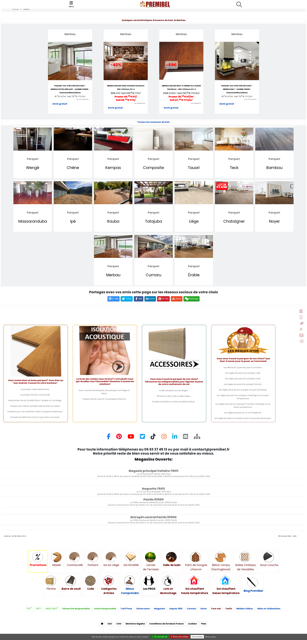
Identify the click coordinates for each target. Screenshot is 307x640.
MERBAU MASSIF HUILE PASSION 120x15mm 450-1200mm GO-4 (125, 87)
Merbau (27, 9)
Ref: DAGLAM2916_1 (83, 99)
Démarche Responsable (76, 608)
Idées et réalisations (268, 608)
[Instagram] (163, 437)
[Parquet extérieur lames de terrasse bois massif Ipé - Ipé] (73, 192)
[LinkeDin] (174, 437)
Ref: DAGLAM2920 (251, 99)
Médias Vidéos (244, 608)
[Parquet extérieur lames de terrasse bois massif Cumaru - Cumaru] (153, 246)
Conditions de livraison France (166, 623)
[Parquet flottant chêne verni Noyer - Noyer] (274, 192)
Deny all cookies (180, 636)
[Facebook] (108, 437)
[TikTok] (153, 437)
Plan (203, 623)
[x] (142, 437)
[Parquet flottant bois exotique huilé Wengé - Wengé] (32, 139)
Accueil (15, 9)
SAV (110, 623)
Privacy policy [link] (210, 637)
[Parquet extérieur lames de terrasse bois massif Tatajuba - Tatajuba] (153, 192)
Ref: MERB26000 (139, 103)
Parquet (32, 159)
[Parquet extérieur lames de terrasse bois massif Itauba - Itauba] (113, 192)
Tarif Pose (126, 608)
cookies (192, 623)
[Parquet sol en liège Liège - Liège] (194, 192)
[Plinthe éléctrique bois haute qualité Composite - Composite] (153, 139)
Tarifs (228, 608)
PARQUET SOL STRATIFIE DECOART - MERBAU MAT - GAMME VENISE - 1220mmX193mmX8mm (237, 89)
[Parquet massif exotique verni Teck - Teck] (234, 139)
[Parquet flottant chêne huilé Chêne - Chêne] (73, 139)
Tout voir (216, 608)
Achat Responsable (105, 608)
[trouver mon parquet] (239, 4)
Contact (191, 608)
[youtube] (131, 437)
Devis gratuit (60, 103)
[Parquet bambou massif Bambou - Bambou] (274, 139)
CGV (118, 623)
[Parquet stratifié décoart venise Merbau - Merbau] (113, 246)
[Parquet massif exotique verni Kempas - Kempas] (113, 139)
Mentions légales (135, 623)
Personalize (197, 636)
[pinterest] (119, 437)
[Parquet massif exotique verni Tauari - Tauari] (194, 139)
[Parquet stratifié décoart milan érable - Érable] (194, 246)
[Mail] (185, 437)
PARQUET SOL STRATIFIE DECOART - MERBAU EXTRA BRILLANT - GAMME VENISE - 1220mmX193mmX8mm (70, 89)
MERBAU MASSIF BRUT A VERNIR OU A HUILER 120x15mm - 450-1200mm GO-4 (181, 87)
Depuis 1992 (176, 608)
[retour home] (102, 624)
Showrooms (143, 608)
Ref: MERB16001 (196, 103)
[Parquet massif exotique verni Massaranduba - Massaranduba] (32, 192)
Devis (204, 608)
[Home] (197, 437)
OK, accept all (160, 636)
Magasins (159, 608)
